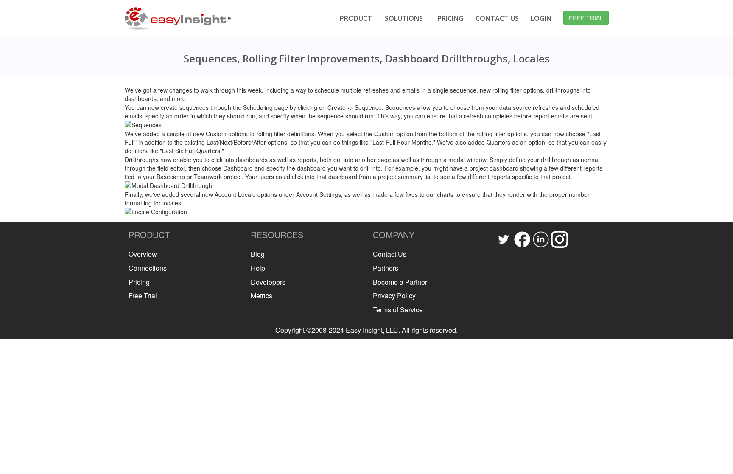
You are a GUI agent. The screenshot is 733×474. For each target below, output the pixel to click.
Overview (143, 254)
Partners (385, 268)
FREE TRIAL (586, 18)
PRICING (450, 18)
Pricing (139, 282)
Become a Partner (400, 282)
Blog (258, 254)
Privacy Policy (394, 295)
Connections (148, 268)
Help (258, 268)
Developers (268, 282)
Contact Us (389, 254)
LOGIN (541, 18)
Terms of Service (398, 309)
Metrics (261, 295)
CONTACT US (497, 18)
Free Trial (143, 295)
